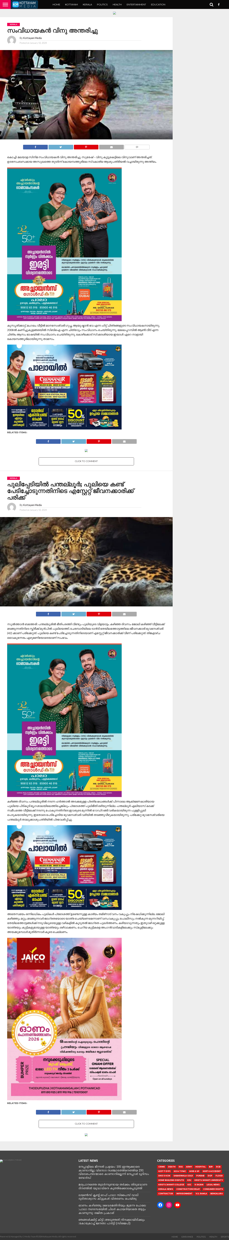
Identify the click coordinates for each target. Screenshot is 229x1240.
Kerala (87, 4)
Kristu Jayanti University (208, 1180)
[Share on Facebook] (35, 146)
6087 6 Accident (212, 1171)
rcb (218, 1167)
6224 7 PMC (180, 1171)
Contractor (165, 1193)
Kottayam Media (32, 37)
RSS (181, 1167)
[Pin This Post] (86, 146)
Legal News (213, 1185)
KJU (189, 1180)
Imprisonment (184, 1193)
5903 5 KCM (164, 1176)
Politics (102, 4)
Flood (219, 1176)
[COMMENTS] (137, 146)
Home (56, 4)
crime (161, 1167)
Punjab (200, 1176)
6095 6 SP (194, 1171)
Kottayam (71, 4)
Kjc (189, 1185)
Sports (225, 1237)
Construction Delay (188, 1189)
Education (158, 4)
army (189, 1167)
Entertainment (136, 4)
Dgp (210, 1176)
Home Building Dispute (171, 1180)
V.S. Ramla (201, 1193)
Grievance (187, 1237)
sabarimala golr (183, 1176)
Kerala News (165, 1189)
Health (117, 4)
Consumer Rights (213, 1189)
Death (171, 1167)
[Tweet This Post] (60, 146)
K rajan (199, 1185)
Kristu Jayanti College (171, 1185)
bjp (211, 1167)
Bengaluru (216, 1193)
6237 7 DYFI (164, 1171)
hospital (200, 1167)
